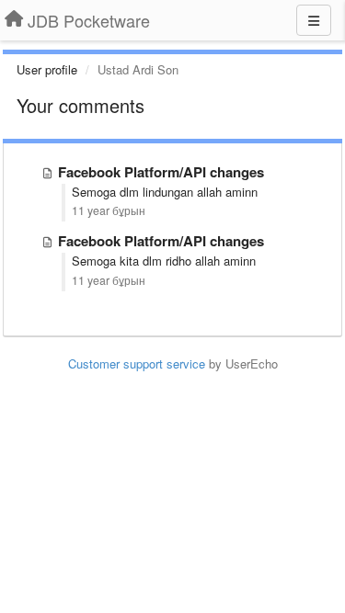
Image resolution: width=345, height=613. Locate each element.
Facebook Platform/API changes (161, 172)
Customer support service (136, 363)
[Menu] (313, 20)
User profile (47, 69)
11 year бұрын (108, 210)
